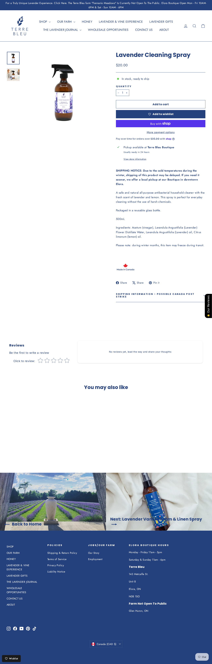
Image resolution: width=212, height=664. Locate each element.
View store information (135, 159)
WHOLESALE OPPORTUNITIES (108, 30)
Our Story (93, 553)
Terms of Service (57, 559)
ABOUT (164, 30)
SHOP (43, 22)
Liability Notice (56, 571)
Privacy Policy (55, 565)
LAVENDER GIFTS (161, 22)
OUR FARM (65, 22)
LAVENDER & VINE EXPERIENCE (121, 22)
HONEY (87, 22)
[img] (18, 441)
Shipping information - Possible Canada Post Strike (155, 295)
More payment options (161, 132)
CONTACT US (144, 30)
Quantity (124, 86)
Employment (95, 559)
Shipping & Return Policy (62, 553)
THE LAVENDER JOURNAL (61, 30)
